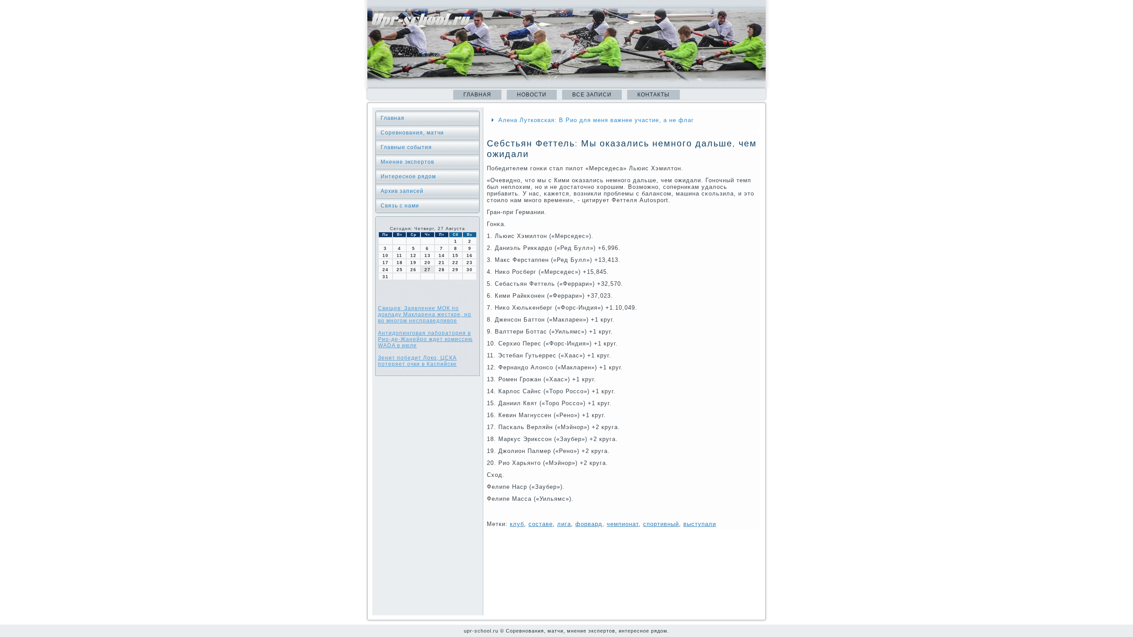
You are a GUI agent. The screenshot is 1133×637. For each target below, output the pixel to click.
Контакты (653, 95)
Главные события (406, 147)
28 (442, 269)
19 (413, 262)
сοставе (540, 524)
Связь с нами (400, 206)
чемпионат (623, 524)
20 (427, 262)
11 (399, 255)
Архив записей (402, 191)
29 (455, 269)
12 (413, 255)
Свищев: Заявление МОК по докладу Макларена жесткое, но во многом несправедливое (424, 314)
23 (469, 262)
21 (442, 262)
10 (385, 255)
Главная (477, 95)
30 (469, 269)
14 (442, 255)
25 (400, 269)
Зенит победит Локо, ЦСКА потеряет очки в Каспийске (417, 361)
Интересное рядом (408, 176)
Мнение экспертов (407, 162)
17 (385, 262)
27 (427, 269)
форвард (588, 524)
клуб (517, 524)
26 (413, 269)
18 (400, 262)
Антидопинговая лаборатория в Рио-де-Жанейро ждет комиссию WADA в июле (425, 339)
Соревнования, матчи (412, 133)
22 (455, 262)
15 (455, 255)
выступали (699, 524)
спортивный (661, 524)
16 (469, 255)
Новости (532, 95)
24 (385, 269)
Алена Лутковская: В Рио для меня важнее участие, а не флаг (596, 120)
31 (385, 276)
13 (427, 255)
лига (564, 524)
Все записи (592, 95)
